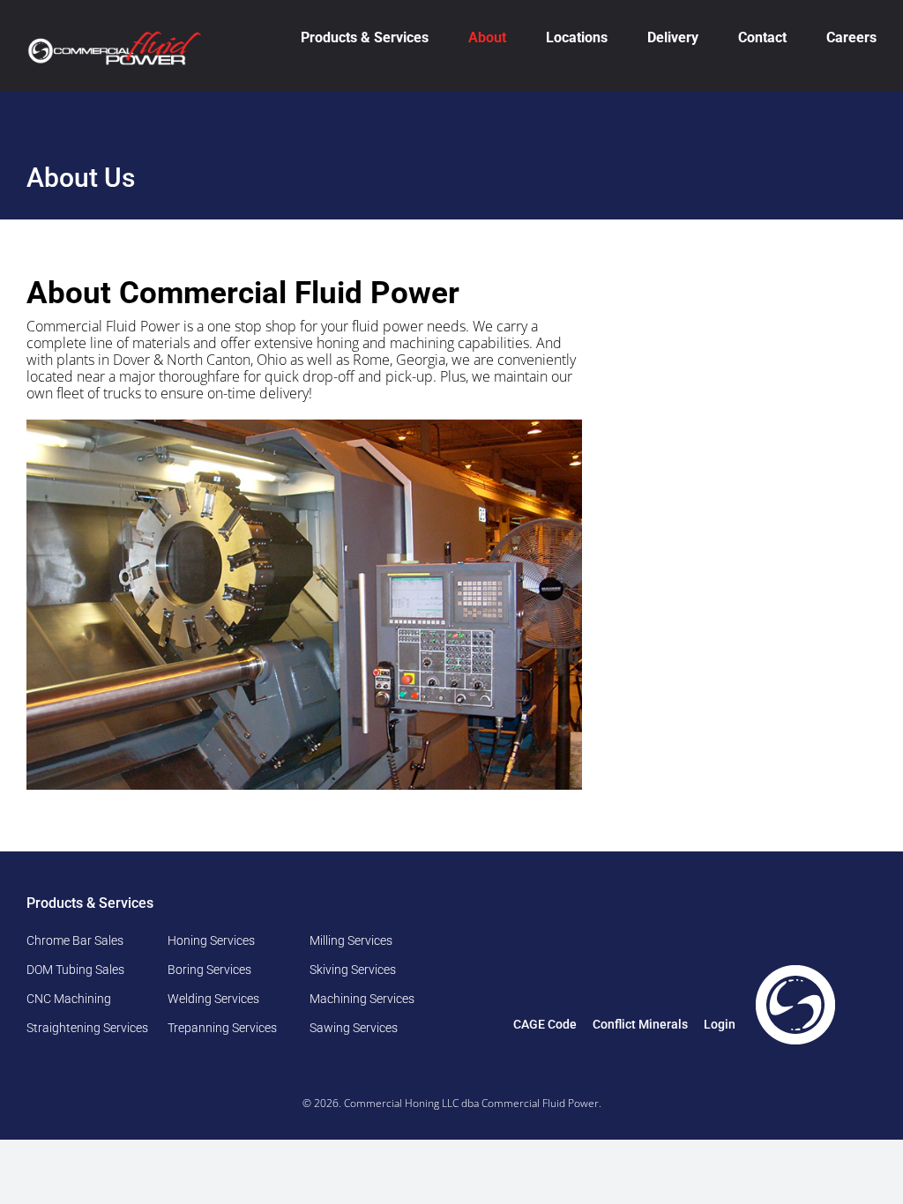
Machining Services (362, 999)
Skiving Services (353, 969)
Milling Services (351, 940)
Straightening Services (87, 1028)
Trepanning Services (222, 1028)
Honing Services (211, 940)
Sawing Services (354, 1028)
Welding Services (213, 999)
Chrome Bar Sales (74, 940)
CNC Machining (68, 999)
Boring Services (209, 969)
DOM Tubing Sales (75, 969)
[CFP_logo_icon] (795, 967)
